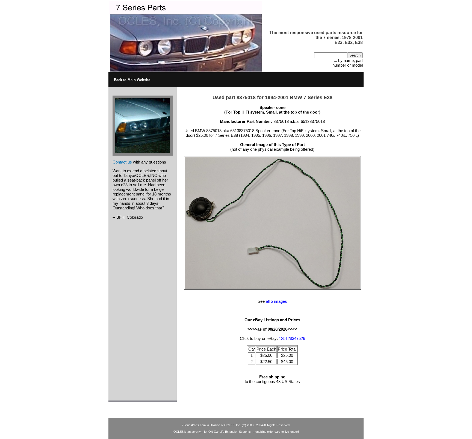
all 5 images (276, 301)
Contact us (122, 162)
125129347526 (292, 338)
